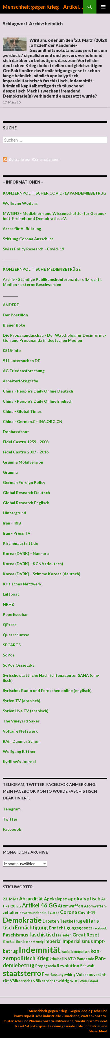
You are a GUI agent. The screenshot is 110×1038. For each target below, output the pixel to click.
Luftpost (11, 594)
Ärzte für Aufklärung (22, 228)
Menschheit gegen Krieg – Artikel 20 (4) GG (43, 7)
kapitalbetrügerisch (75, 951)
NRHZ (8, 604)
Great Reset (86, 935)
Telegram (12, 808)
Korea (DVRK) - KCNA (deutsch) (33, 563)
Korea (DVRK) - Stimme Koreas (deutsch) (41, 573)
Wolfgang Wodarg (20, 203)
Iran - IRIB (12, 523)
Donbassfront (16, 431)
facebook (100, 928)
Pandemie (85, 959)
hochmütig (36, 942)
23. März (10, 899)
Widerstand (89, 981)
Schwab (87, 965)
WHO (74, 981)
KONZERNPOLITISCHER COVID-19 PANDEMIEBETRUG (54, 193)
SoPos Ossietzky (18, 665)
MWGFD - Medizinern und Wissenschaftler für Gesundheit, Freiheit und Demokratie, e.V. (54, 216)
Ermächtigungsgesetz (71, 927)
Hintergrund (14, 512)
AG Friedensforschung (24, 370)
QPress (10, 624)
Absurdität (31, 899)
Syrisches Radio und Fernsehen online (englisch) (47, 690)
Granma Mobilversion (23, 462)
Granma (10, 472)
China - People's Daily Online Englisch (37, 401)
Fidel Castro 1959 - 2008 (26, 441)
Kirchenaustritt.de (20, 543)
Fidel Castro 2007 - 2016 (26, 451)
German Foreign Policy (24, 482)
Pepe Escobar (15, 614)
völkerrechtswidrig (51, 980)
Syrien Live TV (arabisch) (26, 710)
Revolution (68, 965)
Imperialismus (77, 941)
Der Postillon (15, 314)
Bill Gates (51, 913)
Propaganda (45, 966)
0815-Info (12, 350)
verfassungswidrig (60, 975)
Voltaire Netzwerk (20, 731)
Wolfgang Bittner (19, 751)
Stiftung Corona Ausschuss (28, 238)
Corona (68, 912)
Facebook (12, 829)
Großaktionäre (15, 942)
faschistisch (43, 934)
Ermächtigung (31, 927)
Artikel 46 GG (39, 905)
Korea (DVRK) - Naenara (26, 553)
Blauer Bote (14, 325)
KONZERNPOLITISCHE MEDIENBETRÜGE (42, 269)
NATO (70, 959)
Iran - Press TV (16, 533)
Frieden (65, 935)
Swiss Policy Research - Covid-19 (33, 248)
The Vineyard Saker (21, 721)
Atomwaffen (70, 905)
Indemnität (40, 950)
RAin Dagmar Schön (21, 741)
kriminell (56, 959)
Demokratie (22, 920)
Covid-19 (86, 912)
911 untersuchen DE (21, 360)
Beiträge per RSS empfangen (34, 159)
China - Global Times (22, 411)
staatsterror (23, 973)
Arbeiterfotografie (20, 380)
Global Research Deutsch (26, 492)
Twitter (10, 819)
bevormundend (31, 913)
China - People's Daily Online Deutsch (38, 391)
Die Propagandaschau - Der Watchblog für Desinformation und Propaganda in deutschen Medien (54, 338)
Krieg (42, 958)
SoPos (9, 655)
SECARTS (12, 644)
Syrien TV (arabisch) (21, 700)
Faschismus (15, 935)
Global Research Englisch (26, 502)
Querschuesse (16, 634)
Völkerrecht (21, 980)
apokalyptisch (84, 898)
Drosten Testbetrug (62, 921)
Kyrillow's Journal (19, 761)
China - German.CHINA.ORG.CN (32, 421)
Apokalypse (55, 898)
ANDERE (11, 304)
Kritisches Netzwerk (22, 583)
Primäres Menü (103, 7)
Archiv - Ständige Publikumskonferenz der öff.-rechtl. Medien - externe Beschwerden (52, 282)
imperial (52, 941)
